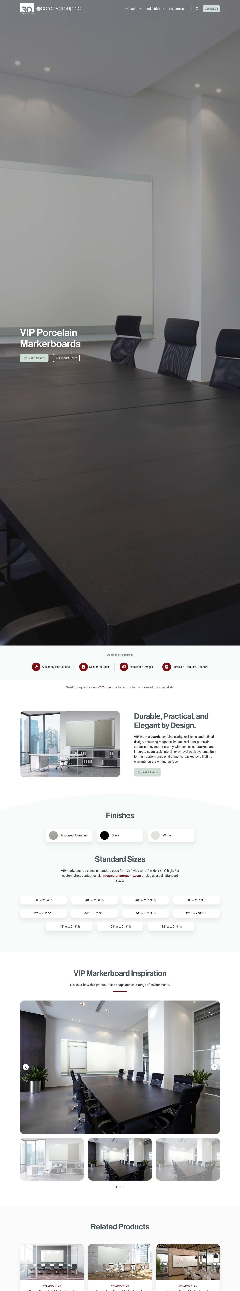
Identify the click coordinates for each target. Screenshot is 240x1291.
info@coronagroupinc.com (121, 875)
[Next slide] (214, 1067)
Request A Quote (147, 772)
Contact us (109, 687)
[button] (197, 8)
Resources (176, 9)
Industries (153, 9)
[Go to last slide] (26, 1067)
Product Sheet (68, 358)
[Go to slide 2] (120, 1187)
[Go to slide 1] (116, 1187)
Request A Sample (34, 358)
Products (131, 9)
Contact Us (211, 8)
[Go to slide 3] (123, 1187)
